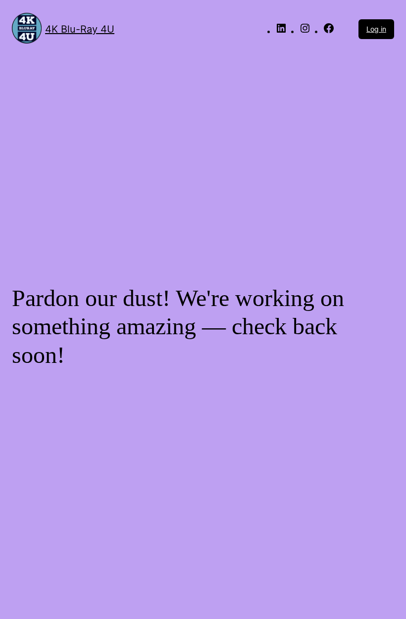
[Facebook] (329, 31)
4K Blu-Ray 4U (79, 29)
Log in (376, 29)
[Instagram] (305, 31)
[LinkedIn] (281, 31)
